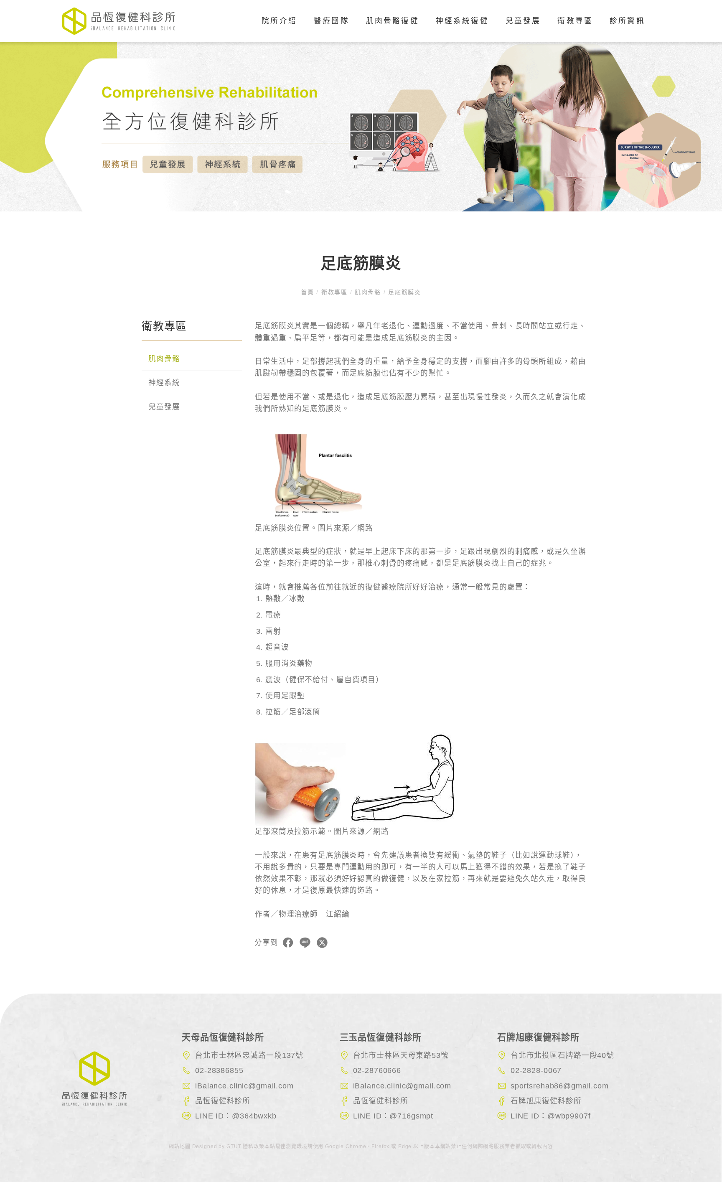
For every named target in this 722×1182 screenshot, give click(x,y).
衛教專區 (575, 21)
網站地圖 (180, 1146)
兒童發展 (164, 407)
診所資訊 (627, 21)
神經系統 (164, 383)
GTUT (234, 1146)
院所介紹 (279, 21)
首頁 (308, 292)
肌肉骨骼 (367, 292)
